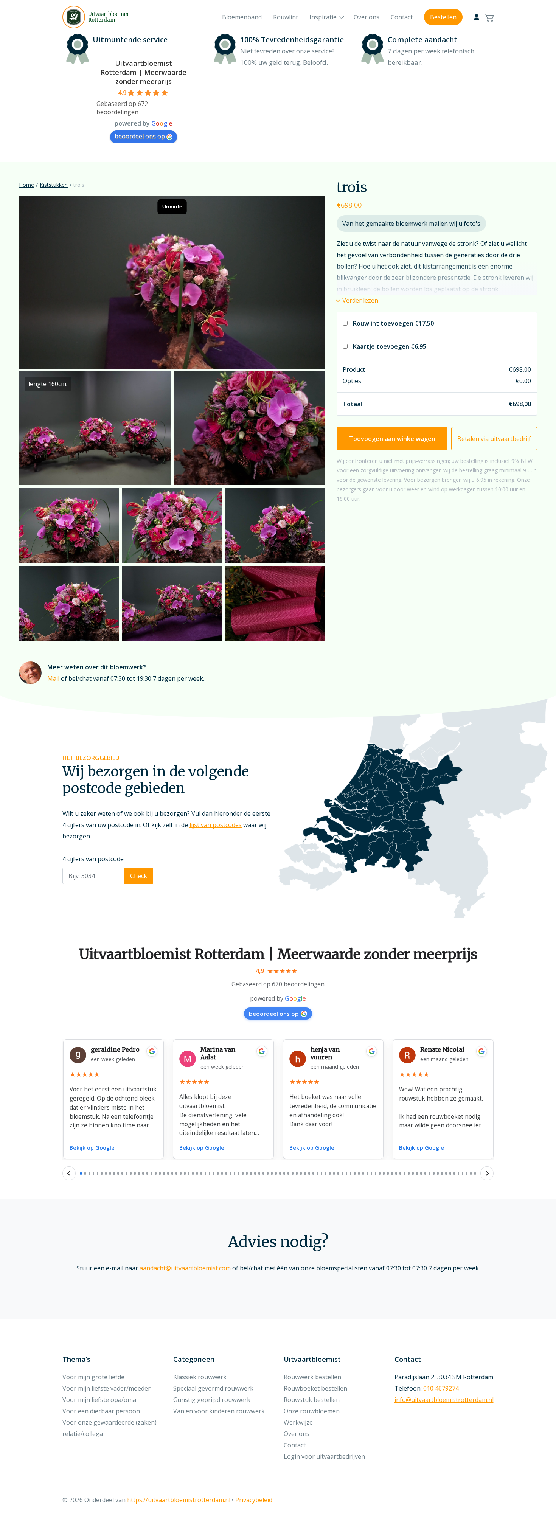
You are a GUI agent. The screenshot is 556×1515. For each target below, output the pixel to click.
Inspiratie (323, 17)
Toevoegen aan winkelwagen (392, 439)
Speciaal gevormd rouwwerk (213, 1388)
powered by (278, 998)
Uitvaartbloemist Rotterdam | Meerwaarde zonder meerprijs (143, 72)
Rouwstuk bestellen (312, 1399)
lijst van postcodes (215, 825)
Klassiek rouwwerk (200, 1377)
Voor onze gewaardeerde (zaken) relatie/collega (109, 1428)
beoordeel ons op (140, 136)
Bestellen (443, 17)
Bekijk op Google (92, 1147)
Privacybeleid (253, 1500)
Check (138, 876)
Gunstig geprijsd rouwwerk (211, 1399)
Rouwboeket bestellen (315, 1388)
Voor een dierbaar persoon (101, 1411)
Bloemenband (242, 17)
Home (26, 184)
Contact (402, 17)
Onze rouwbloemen (312, 1411)
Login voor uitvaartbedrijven (324, 1456)
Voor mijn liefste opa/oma (99, 1399)
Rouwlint (285, 17)
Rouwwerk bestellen (312, 1377)
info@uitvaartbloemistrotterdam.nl (444, 1399)
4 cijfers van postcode (93, 859)
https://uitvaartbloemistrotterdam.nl (178, 1500)
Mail (53, 678)
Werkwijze (298, 1422)
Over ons (366, 17)
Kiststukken (54, 184)
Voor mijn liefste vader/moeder (106, 1388)
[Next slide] (487, 1173)
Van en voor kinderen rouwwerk (219, 1411)
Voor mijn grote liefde (93, 1377)
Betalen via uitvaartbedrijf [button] (494, 439)
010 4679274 (441, 1388)
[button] (357, 300)
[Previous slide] (69, 1173)
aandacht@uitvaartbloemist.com (185, 1268)
